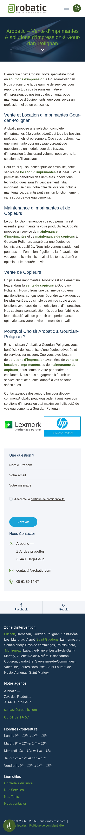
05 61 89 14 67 (27, 582)
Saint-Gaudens (47, 639)
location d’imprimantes (38, 172)
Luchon (9, 634)
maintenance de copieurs (55, 236)
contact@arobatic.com (33, 570)
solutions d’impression (27, 79)
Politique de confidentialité (46, 825)
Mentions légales (15, 825)
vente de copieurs (40, 285)
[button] (66, 8)
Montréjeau (13, 650)
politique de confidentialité (48, 499)
